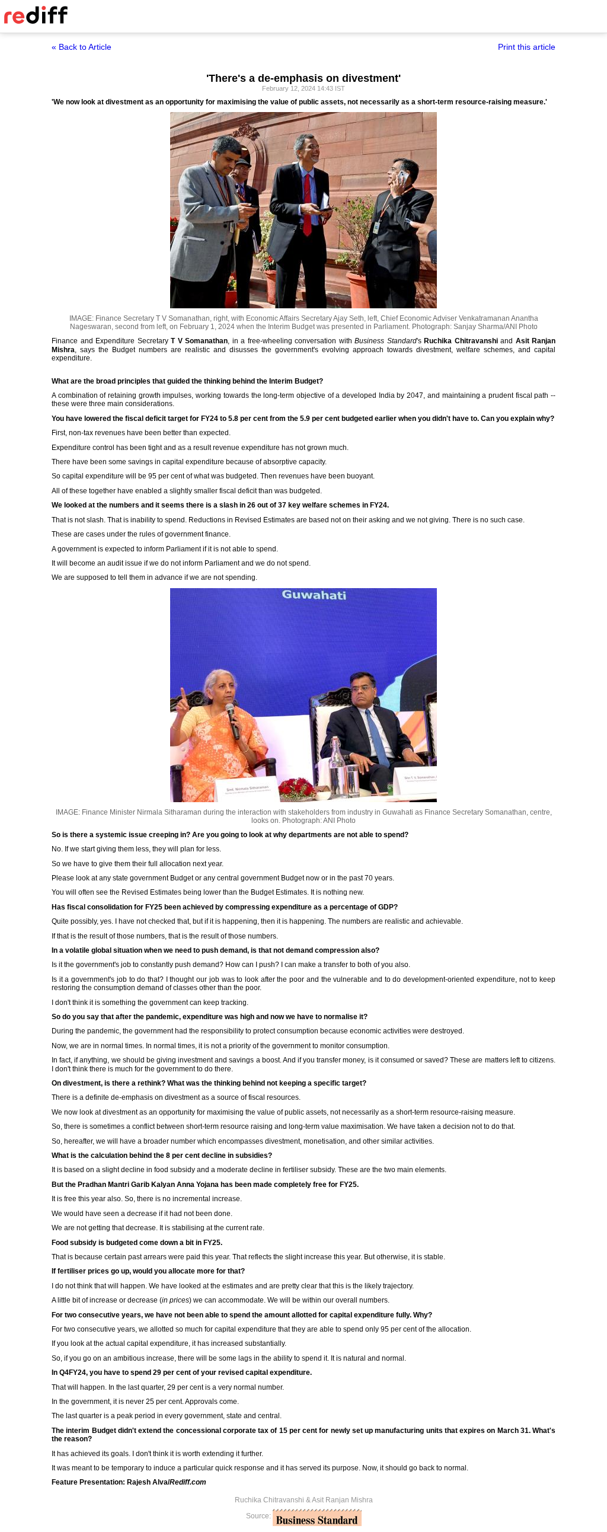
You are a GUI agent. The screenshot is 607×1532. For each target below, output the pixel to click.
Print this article (526, 47)
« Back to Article (81, 47)
